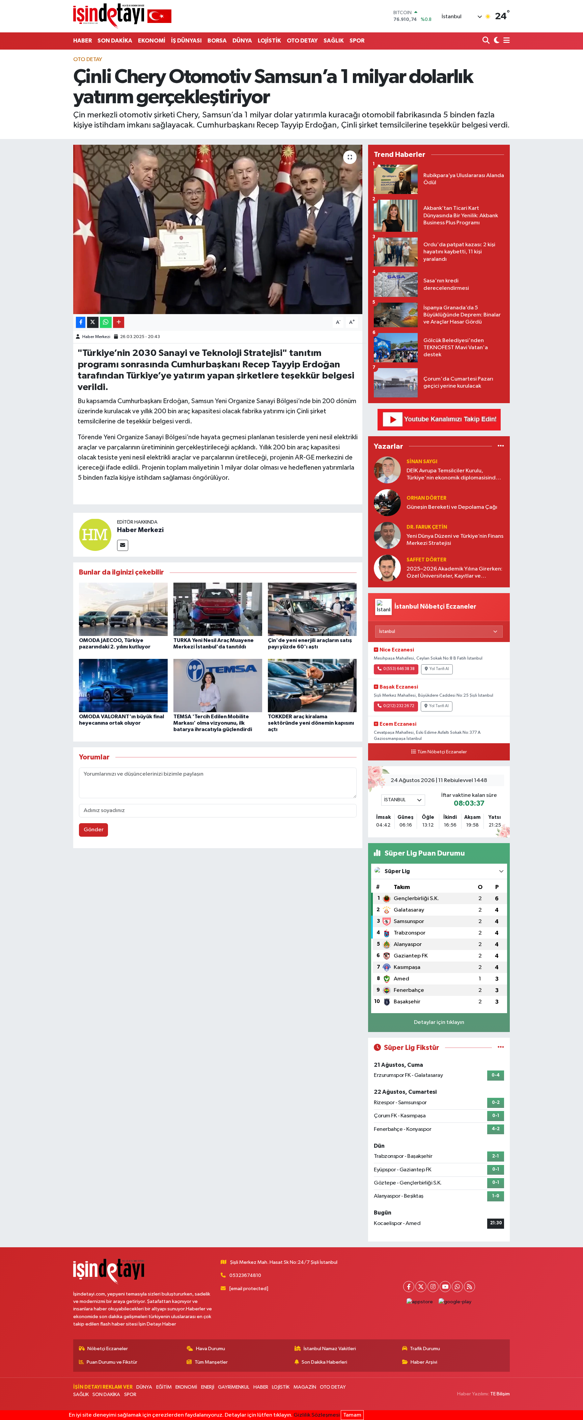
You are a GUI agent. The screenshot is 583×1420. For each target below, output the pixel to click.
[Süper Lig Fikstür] (501, 1048)
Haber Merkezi (96, 337)
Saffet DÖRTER (426, 559)
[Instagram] (433, 1286)
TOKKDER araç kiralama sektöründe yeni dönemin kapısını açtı (311, 723)
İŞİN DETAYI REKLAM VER (103, 1387)
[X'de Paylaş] (93, 322)
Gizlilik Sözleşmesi (317, 1415)
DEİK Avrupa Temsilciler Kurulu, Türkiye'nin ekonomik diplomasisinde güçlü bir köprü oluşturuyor (453, 475)
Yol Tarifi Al (439, 669)
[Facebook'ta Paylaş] (80, 322)
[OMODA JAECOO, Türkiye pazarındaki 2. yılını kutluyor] (123, 609)
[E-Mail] (122, 545)
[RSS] (469, 1286)
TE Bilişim (500, 1393)
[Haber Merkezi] (95, 534)
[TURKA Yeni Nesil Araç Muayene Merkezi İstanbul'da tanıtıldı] (217, 609)
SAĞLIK (334, 41)
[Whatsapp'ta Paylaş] (106, 322)
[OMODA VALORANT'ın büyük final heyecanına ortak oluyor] (123, 685)
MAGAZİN (305, 1387)
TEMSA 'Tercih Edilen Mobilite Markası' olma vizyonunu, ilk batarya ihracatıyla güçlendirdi (212, 723)
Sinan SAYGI (422, 461)
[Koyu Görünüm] (496, 41)
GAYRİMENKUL (233, 1387)
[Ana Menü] (505, 41)
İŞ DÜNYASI (186, 41)
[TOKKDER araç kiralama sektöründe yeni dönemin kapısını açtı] (312, 685)
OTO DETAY (302, 41)
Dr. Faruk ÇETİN (427, 527)
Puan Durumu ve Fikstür (112, 1362)
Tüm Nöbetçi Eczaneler (442, 752)
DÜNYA (242, 41)
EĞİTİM (164, 1387)
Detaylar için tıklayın (439, 1022)
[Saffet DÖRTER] (387, 568)
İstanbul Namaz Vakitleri (330, 1348)
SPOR (357, 41)
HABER (82, 41)
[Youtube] (445, 1286)
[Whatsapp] (457, 1286)
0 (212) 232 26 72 (398, 706)
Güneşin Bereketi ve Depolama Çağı (452, 507)
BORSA (217, 41)
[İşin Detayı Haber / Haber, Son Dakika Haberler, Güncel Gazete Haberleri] (122, 16)
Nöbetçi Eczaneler (107, 1348)
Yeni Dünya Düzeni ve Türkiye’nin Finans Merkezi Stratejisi (455, 539)
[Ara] (486, 41)
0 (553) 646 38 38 (399, 669)
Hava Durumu (210, 1348)
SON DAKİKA (115, 41)
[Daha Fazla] (118, 322)
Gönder (94, 830)
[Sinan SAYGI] (387, 470)
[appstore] (420, 1302)
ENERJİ (207, 1387)
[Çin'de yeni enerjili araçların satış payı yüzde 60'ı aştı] (312, 609)
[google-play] (455, 1302)
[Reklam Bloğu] (439, 419)
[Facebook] (408, 1286)
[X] (420, 1286)
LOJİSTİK (269, 41)
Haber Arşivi (424, 1362)
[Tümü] (501, 446)
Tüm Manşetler (211, 1362)
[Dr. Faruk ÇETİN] (387, 535)
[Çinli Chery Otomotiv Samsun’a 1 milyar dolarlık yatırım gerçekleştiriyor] (217, 229)
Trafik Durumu (425, 1348)
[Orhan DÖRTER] (387, 502)
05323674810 (245, 1275)
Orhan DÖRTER (426, 498)
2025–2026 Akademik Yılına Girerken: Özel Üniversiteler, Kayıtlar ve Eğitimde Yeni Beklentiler (454, 573)
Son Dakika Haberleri (324, 1362)
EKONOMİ (151, 41)
